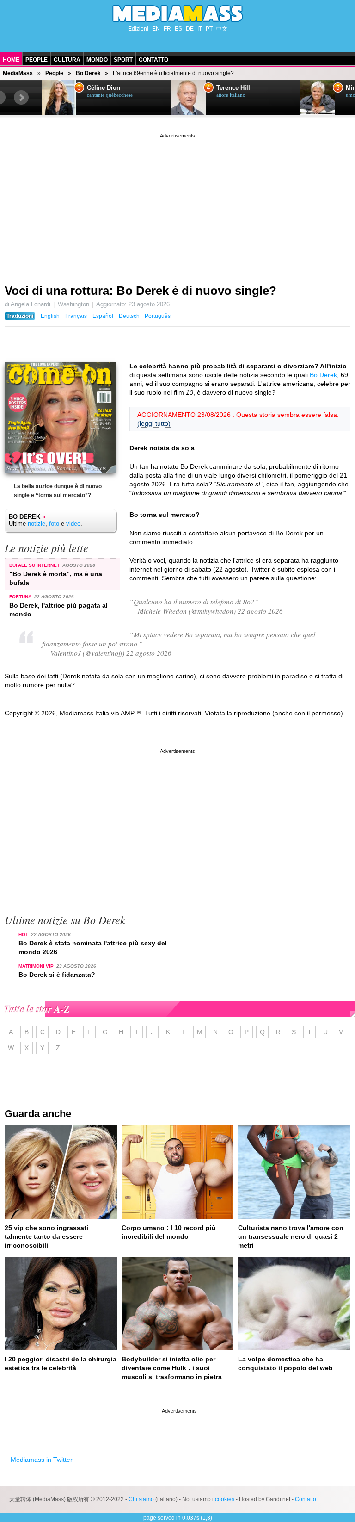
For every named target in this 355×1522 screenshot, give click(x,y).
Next (21, 97)
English (50, 316)
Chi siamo (141, 1499)
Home (11, 59)
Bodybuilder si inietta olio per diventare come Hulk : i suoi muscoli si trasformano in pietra (172, 1367)
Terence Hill (233, 88)
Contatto (153, 59)
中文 (221, 28)
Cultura (67, 59)
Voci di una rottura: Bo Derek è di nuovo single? (140, 291)
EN (156, 28)
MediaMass (18, 73)
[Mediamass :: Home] (177, 13)
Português (158, 316)
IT (199, 28)
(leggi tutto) (154, 423)
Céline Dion (103, 88)
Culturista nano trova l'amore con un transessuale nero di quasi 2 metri (290, 1236)
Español (102, 316)
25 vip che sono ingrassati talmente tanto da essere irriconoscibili (46, 1236)
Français (76, 316)
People (36, 59)
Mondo (97, 59)
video (73, 523)
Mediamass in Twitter (42, 1459)
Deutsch (129, 316)
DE (190, 28)
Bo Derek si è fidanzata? (56, 974)
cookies (224, 1499)
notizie (36, 523)
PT (209, 28)
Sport (123, 59)
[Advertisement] (177, 205)
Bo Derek (88, 73)
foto (54, 523)
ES (178, 28)
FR (167, 28)
